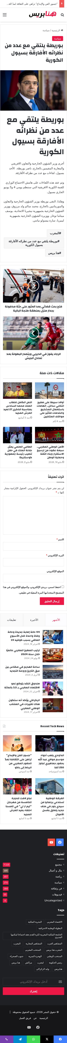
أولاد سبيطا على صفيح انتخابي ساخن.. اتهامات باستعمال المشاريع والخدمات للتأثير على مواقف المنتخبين (50, 409)
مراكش (28, 962)
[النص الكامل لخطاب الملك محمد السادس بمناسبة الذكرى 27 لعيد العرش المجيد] (17, 390)
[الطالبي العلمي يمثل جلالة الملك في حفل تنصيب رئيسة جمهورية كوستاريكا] (17, 435)
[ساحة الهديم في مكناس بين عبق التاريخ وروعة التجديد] (53, 672)
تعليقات (11, 620)
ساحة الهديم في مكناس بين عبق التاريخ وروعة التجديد (22, 669)
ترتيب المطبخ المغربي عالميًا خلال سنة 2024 (23, 652)
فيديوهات (57, 894)
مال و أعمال (55, 870)
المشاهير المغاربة (34, 943)
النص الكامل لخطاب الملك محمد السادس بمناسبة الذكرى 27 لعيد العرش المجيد (17, 407)
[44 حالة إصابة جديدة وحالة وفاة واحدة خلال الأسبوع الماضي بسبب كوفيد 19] (53, 637)
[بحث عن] (62, 16)
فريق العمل (25, 1017)
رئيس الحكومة (55, 962)
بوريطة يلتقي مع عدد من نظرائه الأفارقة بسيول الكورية (33, 243)
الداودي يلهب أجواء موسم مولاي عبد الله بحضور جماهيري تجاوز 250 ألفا (51, 761)
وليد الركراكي (42, 968)
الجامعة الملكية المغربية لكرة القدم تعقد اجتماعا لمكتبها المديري (36, 936)
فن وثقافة (56, 888)
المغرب (54, 233)
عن (35, 1017)
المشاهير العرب (54, 943)
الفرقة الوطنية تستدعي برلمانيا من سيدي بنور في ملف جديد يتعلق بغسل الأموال (52, 806)
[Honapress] (43, 14)
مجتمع (58, 864)
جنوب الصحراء (16, 956)
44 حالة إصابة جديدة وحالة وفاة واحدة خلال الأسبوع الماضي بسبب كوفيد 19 (24, 636)
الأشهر (56, 620)
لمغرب (40, 962)
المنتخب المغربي (33, 949)
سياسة (46, 30)
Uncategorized (53, 900)
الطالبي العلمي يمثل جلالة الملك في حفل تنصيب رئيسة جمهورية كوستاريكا (18, 452)
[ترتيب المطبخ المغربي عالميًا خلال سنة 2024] (53, 655)
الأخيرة (34, 620)
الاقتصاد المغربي (54, 921)
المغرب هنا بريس (54, 949)
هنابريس (58, 968)
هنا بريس (53, 253)
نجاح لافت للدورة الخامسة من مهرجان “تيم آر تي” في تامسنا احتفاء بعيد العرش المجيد (19, 806)
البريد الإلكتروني (55, 555)
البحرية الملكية (35, 921)
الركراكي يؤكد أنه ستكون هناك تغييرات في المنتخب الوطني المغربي (24, 704)
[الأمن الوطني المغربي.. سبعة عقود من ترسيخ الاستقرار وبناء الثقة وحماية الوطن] (49, 435)
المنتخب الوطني (54, 956)
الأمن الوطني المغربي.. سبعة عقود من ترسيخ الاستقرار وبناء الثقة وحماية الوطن (50, 452)
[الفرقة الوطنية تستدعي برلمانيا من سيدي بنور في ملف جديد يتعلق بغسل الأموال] (49, 786)
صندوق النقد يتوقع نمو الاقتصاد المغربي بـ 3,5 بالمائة (22, 685)
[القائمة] (5, 16)
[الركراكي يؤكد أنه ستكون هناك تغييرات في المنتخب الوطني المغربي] (53, 705)
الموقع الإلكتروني (55, 571)
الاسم (60, 539)
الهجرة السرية (35, 956)
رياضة (58, 876)
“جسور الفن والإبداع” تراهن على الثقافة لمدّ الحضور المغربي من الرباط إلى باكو (18, 761)
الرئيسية (56, 30)
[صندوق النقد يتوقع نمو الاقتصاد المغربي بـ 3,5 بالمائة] (53, 689)
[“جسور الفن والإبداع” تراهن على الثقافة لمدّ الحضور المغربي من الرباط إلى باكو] (17, 743)
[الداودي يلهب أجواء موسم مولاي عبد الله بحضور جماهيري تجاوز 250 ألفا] (49, 743)
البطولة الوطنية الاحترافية (50, 928)
